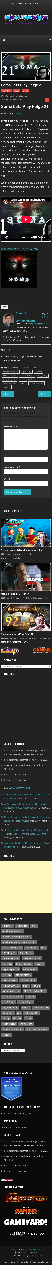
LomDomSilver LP (10, 985)
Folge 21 (19, 113)
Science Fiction (9, 383)
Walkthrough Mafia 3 (12, 1029)
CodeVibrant (36, 1249)
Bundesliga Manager (12, 931)
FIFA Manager (9, 953)
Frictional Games (31, 367)
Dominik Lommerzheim (11, 99)
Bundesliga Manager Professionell (19, 942)
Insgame (40, 963)
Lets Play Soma (9, 375)
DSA (43, 947)
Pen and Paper (25, 1002)
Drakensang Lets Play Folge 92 (17, 634)
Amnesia (15, 367)
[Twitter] (47, 317)
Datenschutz (20, 1127)
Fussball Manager (31, 958)
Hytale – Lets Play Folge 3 (16, 779)
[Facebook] (43, 317)
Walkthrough (26, 1023)
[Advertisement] (26, 887)
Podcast (26, 1007)
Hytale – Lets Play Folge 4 (16, 774)
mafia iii (30, 996)
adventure (7, 925)
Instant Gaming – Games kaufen (27, 1259)
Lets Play (6, 974)
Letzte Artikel (14, 307)
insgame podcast (10, 969)
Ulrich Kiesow (9, 1023)
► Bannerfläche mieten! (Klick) (16, 1113)
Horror (39, 371)
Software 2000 (32, 1013)
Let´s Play (6, 91)
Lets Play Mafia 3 (23, 974)
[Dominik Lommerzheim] (8, 319)
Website (8, 479)
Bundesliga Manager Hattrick (16, 936)
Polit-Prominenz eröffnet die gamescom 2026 (26, 759)
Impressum (6, 1127)
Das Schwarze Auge (11, 947)
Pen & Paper (8, 1002)
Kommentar (10, 426)
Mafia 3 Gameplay (11, 991)
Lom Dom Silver (28, 980)
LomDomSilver (27, 375)
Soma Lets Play (36, 383)
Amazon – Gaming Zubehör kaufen (28, 1255)
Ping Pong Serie (28, 379)
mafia (26, 985)
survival (6, 387)
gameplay (27, 371)
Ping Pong (42, 375)
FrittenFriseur (26, 953)
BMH (33, 925)
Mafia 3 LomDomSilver (34, 991)
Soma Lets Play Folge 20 (9, 394)
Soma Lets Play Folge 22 (46, 394)
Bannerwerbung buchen (27, 1252)
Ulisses (28, 1018)
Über (4, 307)
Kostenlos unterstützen (41, 1262)
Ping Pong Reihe (10, 379)
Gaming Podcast (24, 963)
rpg (19, 1013)
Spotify (5, 1018)
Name (7, 455)
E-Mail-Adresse (12, 467)
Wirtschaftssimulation (37, 1029)
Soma (16, 91)
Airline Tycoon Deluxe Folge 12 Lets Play (22, 550)
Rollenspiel (7, 1013)
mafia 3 (36, 985)
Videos (25, 91)
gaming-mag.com (39, 323)
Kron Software (30, 969)
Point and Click (41, 1007)
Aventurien (22, 925)
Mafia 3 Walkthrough (12, 996)
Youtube (6, 1034)
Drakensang (31, 947)
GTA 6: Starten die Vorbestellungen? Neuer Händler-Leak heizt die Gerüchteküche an (25, 752)
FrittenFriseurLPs (10, 371)
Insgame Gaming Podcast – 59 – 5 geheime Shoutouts (24, 767)
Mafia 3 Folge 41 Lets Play (15, 594)
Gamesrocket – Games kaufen (17, 1262)
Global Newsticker (18, 788)
